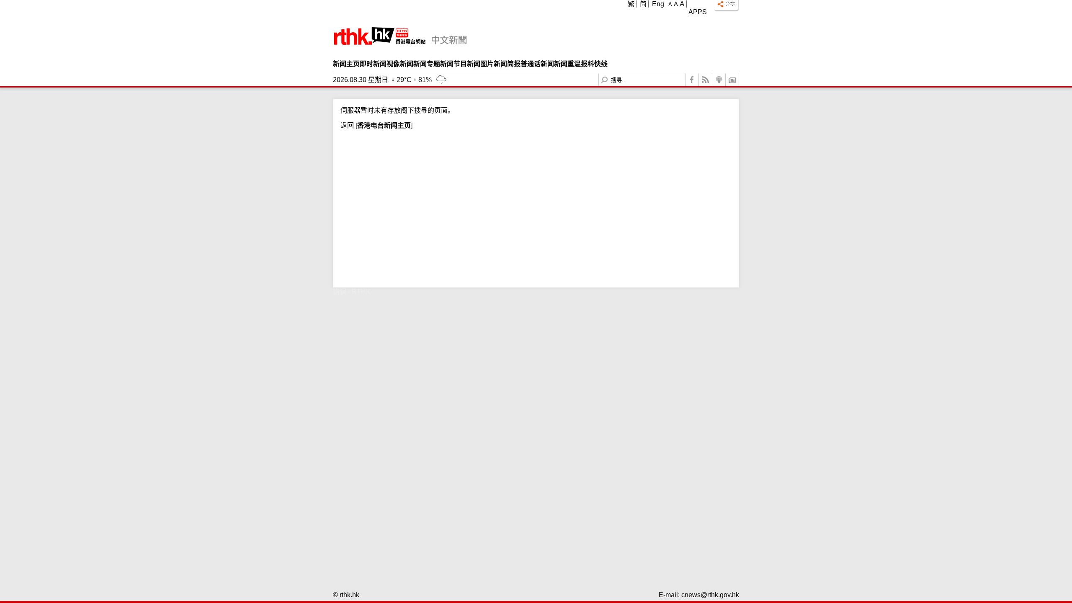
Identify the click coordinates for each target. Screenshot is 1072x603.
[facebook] (692, 79)
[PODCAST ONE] (719, 79)
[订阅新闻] (732, 79)
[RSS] (705, 79)
